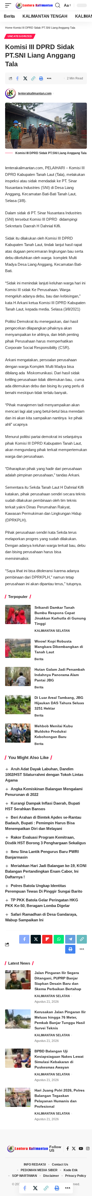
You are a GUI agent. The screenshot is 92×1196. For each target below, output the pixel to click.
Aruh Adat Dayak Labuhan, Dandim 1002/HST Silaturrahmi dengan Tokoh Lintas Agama (44, 774)
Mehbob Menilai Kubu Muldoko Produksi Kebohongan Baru (53, 731)
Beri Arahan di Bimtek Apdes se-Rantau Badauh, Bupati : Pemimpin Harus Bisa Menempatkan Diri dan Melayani (43, 823)
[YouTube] (80, 1148)
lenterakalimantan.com (35, 93)
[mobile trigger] (9, 5)
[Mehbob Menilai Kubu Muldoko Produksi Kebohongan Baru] (18, 733)
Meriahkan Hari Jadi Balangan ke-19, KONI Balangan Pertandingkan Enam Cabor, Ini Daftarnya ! (45, 871)
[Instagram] (88, 1148)
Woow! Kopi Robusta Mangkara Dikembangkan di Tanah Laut (58, 646)
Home (9, 27)
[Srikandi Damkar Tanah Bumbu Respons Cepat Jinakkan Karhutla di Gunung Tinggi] (18, 614)
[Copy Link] (33, 78)
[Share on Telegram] (70, 939)
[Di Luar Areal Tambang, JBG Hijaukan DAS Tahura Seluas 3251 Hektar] (18, 704)
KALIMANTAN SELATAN (52, 631)
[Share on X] (25, 78)
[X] (74, 1148)
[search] (57, 5)
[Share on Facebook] (17, 78)
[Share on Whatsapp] (59, 939)
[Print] (41, 78)
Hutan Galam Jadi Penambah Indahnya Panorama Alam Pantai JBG (59, 674)
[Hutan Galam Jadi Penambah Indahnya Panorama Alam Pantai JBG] (18, 676)
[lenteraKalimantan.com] (34, 5)
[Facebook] (67, 1148)
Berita (38, 659)
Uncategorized (20, 36)
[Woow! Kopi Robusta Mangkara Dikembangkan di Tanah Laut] (18, 648)
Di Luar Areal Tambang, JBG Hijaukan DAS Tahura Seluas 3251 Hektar (59, 703)
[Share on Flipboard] (47, 939)
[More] (49, 78)
